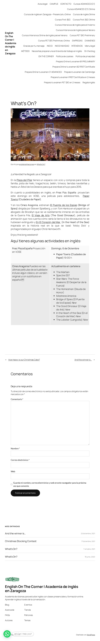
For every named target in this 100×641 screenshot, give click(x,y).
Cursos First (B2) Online (84, 19)
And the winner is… (83, 359)
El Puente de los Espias (63, 205)
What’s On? (41, 164)
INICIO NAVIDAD (62, 45)
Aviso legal (42, 3)
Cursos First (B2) (63, 19)
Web (13, 471)
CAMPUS (54, 3)
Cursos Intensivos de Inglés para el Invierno (75, 24)
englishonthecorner (26, 164)
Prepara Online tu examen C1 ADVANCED (43, 72)
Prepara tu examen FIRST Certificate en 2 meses (73, 77)
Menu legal (90, 45)
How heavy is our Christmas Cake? (24, 359)
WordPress (91, 635)
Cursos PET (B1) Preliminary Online (54, 40)
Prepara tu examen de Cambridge (79, 72)
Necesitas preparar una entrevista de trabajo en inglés (57, 51)
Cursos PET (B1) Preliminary (82, 35)
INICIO (49, 45)
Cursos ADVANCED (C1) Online (81, 9)
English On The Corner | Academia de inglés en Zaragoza (10, 43)
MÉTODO (25, 51)
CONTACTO (65, 3)
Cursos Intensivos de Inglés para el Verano (75, 30)
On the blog (89, 51)
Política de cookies (64, 56)
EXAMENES (90, 40)
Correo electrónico (20, 460)
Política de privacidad (85, 56)
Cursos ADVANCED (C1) (84, 3)
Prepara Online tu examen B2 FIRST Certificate (73, 66)
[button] (7, 634)
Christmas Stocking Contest (20, 541)
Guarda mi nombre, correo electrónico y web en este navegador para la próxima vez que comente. (49, 484)
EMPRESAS (77, 40)
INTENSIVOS (77, 45)
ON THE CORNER (46, 56)
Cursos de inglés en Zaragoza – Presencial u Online (47, 14)
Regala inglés (89, 82)
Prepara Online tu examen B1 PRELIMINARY (75, 61)
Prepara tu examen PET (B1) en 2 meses (62, 82)
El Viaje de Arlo (41, 215)
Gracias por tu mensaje (34, 45)
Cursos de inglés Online (84, 14)
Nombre (15, 448)
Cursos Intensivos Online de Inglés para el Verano (44, 35)
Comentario (17, 399)
